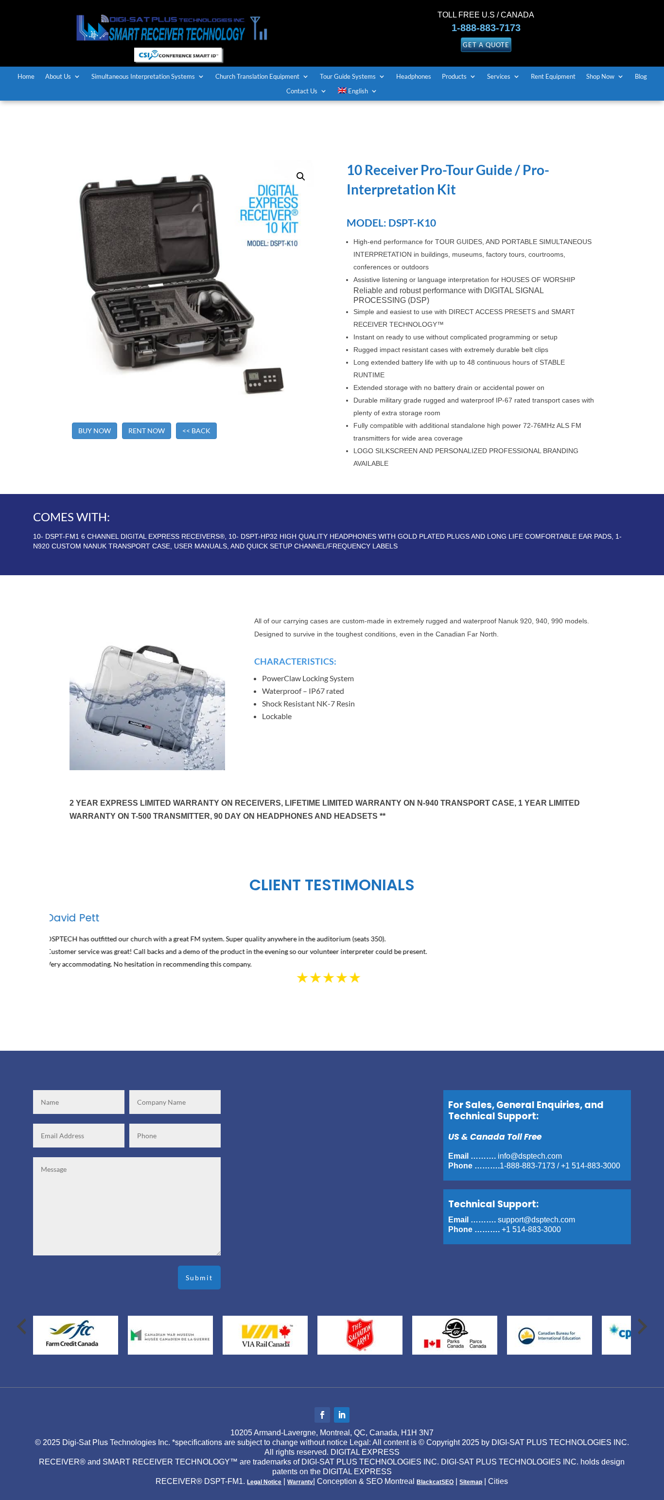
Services (498, 76)
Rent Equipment (553, 76)
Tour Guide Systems (348, 76)
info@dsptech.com (530, 1156)
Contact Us (301, 91)
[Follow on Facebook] (322, 1415)
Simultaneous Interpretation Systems (143, 76)
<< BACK (196, 430)
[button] (301, 176)
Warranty (300, 1482)
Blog (641, 76)
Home (26, 76)
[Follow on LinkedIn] (341, 1415)
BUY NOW (94, 430)
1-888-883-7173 (486, 27)
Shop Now (600, 76)
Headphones (413, 76)
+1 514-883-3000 (590, 1166)
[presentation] (21, 1326)
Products (454, 76)
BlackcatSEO (435, 1482)
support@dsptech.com (536, 1220)
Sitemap (470, 1482)
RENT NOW (146, 430)
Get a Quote (486, 45)
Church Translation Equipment (257, 76)
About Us (58, 76)
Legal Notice (264, 1482)
